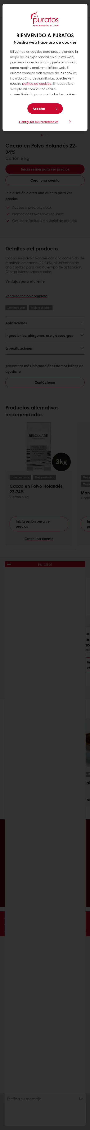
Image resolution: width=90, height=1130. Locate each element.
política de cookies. (37, 83)
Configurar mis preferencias (38, 122)
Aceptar (39, 108)
